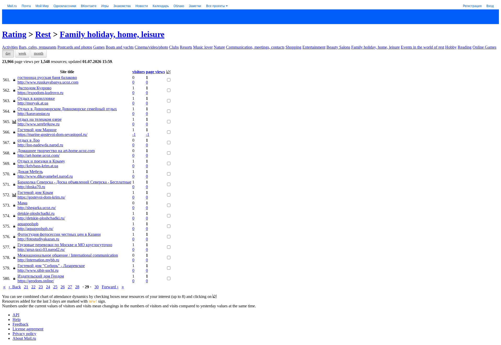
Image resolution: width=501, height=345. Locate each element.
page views (155, 72)
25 (55, 287)
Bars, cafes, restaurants (37, 47)
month (38, 53)
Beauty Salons (338, 47)
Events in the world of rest (422, 47)
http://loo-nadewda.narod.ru (40, 145)
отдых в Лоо (28, 140)
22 (33, 287)
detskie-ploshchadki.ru (36, 213)
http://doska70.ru (31, 187)
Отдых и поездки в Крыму (41, 161)
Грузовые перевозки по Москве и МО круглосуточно (64, 245)
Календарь (161, 5)
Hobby (451, 47)
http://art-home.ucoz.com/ (38, 155)
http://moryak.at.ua (32, 103)
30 (96, 287)
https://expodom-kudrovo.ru (40, 92)
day (8, 53)
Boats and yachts (120, 47)
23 (41, 287)
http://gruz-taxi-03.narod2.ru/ (41, 249)
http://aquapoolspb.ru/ (35, 228)
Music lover (203, 47)
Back (15, 287)
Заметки (195, 5)
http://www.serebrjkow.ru (38, 124)
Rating (14, 34)
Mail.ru (12, 5)
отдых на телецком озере (39, 119)
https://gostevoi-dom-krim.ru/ (41, 197)
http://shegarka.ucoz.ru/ (36, 207)
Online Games (484, 47)
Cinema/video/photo (151, 47)
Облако (179, 5)
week (22, 53)
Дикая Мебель (30, 171)
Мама (22, 203)
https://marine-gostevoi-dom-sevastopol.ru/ (52, 134)
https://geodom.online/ (35, 281)
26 (63, 287)
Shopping (293, 47)
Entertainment (313, 47)
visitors (138, 72)
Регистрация (472, 5)
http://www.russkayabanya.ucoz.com (47, 82)
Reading (465, 47)
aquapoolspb (27, 224)
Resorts (186, 47)
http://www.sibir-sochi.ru (37, 270)
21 (26, 287)
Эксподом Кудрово (34, 88)
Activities (10, 47)
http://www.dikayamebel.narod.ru (45, 176)
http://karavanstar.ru (33, 113)
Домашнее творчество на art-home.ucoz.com (56, 150)
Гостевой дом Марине (37, 130)
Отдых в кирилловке (36, 98)
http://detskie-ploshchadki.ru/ (41, 218)
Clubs (174, 47)
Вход (490, 5)
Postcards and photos (74, 47)
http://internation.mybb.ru (38, 260)
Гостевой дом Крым (35, 192)
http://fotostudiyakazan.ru (38, 239)
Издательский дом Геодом (40, 276)
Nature (219, 47)
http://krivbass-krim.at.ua (37, 166)
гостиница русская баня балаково (47, 77)
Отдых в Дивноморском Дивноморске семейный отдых (67, 109)
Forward (110, 287)
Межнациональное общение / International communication (67, 255)
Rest (43, 34)
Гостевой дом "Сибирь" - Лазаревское (51, 265)
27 (70, 287)
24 (48, 287)
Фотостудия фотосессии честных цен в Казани (59, 234)
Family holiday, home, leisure (112, 34)
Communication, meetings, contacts (255, 47)
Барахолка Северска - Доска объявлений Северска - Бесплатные (74, 182)
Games (99, 47)
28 (77, 287)
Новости (141, 5)
